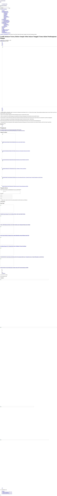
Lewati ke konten (2, 0)
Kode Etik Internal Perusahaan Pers (7, 493)
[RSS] (2, 488)
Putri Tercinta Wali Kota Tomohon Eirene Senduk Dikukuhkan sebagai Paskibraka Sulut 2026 (15, 159)
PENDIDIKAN (2, 41)
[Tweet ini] (2, 43)
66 (2, 272)
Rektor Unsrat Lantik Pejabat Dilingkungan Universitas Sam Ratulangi (12, 130)
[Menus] (0, 1)
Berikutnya (3, 273)
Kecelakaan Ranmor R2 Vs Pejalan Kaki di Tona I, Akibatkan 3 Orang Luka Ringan (14, 168)
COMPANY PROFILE (5, 492)
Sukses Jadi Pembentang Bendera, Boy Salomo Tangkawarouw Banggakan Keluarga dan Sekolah (15, 224)
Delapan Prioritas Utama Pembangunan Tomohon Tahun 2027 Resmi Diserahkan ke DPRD (15, 186)
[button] (9, 8)
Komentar (1, 193)
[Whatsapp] (2, 45)
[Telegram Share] (2, 44)
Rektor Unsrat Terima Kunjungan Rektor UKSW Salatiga (10, 129)
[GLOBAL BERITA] (3, 5)
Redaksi (3, 491)
